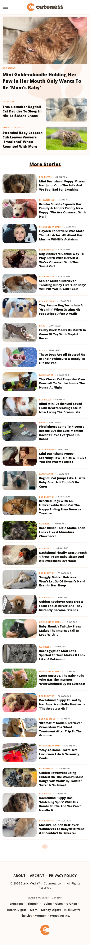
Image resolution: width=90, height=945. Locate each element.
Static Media (29, 883)
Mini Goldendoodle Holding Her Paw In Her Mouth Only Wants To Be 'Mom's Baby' (42, 80)
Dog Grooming (47, 301)
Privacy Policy (63, 875)
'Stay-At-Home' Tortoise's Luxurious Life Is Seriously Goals (59, 754)
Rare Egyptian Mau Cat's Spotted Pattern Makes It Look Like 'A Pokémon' (62, 655)
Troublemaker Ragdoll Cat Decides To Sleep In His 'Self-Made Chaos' (22, 111)
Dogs (42, 350)
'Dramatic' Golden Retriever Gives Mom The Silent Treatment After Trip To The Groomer (60, 729)
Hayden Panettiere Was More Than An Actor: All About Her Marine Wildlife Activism (61, 235)
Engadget (16, 904)
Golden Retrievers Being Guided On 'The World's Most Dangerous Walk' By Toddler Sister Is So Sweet (61, 779)
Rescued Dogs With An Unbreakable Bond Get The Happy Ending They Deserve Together (60, 507)
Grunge (71, 904)
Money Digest (51, 910)
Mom (33, 910)
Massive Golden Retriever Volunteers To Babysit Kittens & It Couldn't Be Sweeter (61, 829)
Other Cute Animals (13, 127)
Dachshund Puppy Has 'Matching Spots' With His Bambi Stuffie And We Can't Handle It (60, 804)
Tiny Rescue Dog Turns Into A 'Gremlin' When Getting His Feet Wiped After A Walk (61, 309)
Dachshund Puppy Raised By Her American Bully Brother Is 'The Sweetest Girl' (62, 704)
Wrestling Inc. (60, 916)
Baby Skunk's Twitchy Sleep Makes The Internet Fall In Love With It (60, 630)
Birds (42, 325)
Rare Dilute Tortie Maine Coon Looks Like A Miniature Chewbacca (62, 532)
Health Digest (16, 910)
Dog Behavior (46, 249)
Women (40, 916)
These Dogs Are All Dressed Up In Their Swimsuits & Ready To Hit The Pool (62, 358)
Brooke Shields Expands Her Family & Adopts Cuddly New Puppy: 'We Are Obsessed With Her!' (62, 210)
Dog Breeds (9, 68)
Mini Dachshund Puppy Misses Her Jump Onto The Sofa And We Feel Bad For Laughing (62, 185)
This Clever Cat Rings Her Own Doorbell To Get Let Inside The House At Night (62, 383)
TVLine (47, 904)
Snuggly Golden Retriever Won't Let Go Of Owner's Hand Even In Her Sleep (62, 581)
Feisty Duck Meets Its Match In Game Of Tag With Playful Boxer (62, 334)
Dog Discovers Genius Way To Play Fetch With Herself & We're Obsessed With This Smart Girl (61, 260)
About (19, 875)
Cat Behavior (46, 375)
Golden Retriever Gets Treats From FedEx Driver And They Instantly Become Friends (61, 606)
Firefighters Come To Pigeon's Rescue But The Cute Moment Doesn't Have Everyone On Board (61, 433)
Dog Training (46, 449)
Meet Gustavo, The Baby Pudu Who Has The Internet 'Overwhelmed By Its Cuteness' (62, 680)
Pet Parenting (47, 200)
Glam (59, 904)
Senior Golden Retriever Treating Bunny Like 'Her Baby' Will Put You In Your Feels (62, 285)
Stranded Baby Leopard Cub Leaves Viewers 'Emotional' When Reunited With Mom (22, 140)
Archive (37, 875)
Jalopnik (33, 904)
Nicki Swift (72, 910)
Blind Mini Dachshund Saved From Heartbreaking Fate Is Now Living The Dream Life (60, 408)
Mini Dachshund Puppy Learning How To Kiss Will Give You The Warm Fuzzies (62, 458)
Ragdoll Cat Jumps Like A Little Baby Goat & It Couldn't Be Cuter (62, 482)
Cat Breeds (8, 101)
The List (26, 916)
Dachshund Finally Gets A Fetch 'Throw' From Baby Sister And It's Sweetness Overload (63, 557)
